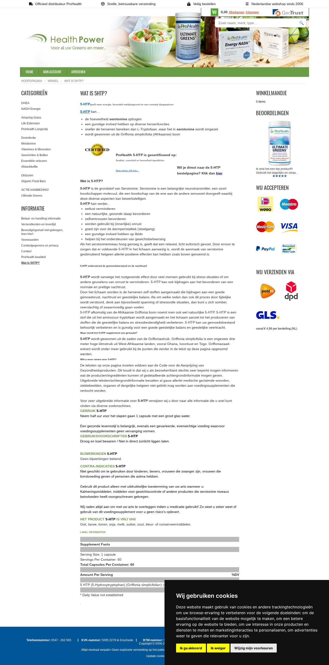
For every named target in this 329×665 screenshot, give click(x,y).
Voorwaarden (30, 239)
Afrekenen (236, 12)
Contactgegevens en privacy (40, 245)
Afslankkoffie (29, 166)
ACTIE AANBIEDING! (35, 190)
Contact (26, 251)
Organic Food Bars (33, 181)
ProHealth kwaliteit (33, 257)
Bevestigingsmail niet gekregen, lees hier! (42, 232)
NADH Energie (31, 109)
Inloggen (252, 12)
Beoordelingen (272, 113)
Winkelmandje (271, 93)
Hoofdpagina (31, 81)
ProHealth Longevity (34, 129)
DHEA (25, 103)
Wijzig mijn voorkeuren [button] (253, 648)
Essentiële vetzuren (34, 161)
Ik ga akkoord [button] (191, 648)
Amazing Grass (31, 117)
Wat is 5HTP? (30, 263)
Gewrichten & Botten (34, 155)
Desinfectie (28, 138)
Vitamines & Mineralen (36, 149)
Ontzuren (27, 175)
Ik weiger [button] (218, 648)
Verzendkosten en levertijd (38, 224)
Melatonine (28, 143)
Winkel (53, 81)
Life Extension (30, 123)
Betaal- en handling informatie (41, 218)
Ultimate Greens (31, 195)
